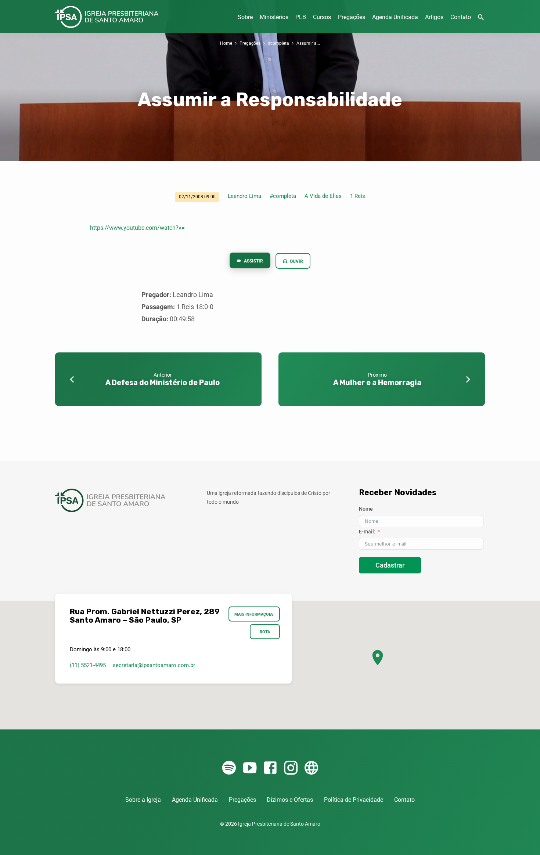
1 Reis (357, 196)
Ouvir (296, 261)
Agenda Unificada (395, 17)
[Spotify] (229, 768)
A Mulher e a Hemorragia (377, 382)
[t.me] (311, 768)
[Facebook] (270, 768)
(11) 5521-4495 (88, 665)
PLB (300, 17)
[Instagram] (290, 768)
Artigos (434, 17)
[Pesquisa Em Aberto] (481, 17)
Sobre (245, 17)
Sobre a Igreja (143, 799)
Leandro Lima (244, 196)
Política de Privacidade (353, 799)
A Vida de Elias (323, 196)
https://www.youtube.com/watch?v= (137, 227)
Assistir (253, 261)
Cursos (322, 17)
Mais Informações (254, 614)
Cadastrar (389, 565)
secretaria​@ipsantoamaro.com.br (154, 665)
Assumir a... (308, 43)
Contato (460, 17)
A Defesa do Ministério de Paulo (162, 382)
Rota (265, 631)
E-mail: (367, 532)
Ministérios (274, 17)
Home (226, 43)
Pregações (351, 17)
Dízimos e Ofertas (290, 799)
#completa (278, 43)
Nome (366, 509)
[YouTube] (249, 768)
